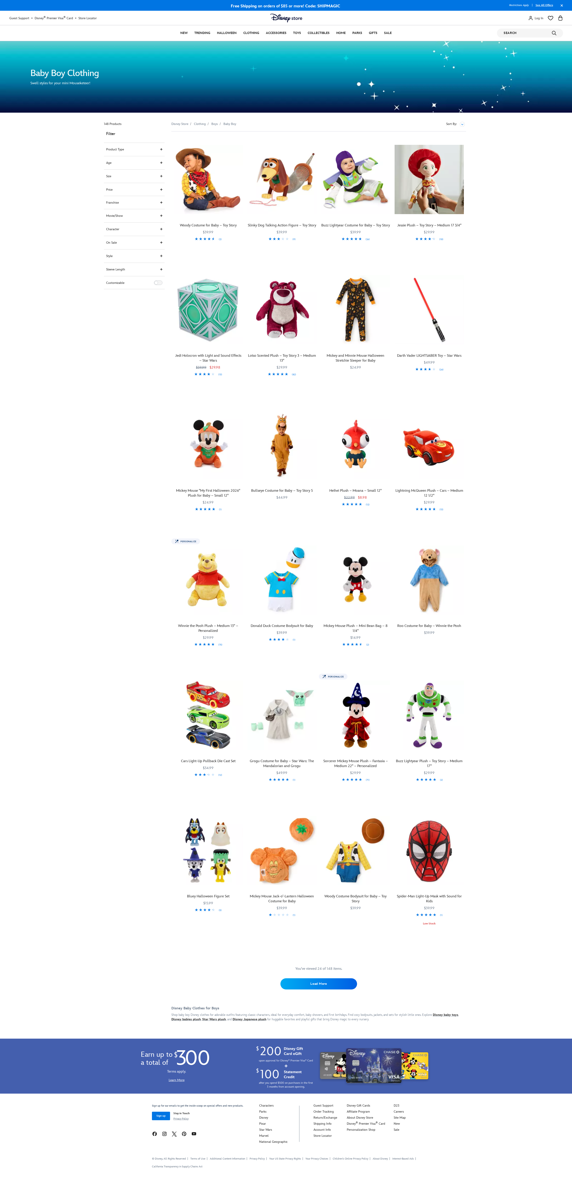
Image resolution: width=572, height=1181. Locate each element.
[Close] (560, 7)
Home (341, 33)
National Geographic (273, 1142)
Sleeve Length (115, 269)
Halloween (227, 33)
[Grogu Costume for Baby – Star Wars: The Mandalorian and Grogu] (282, 715)
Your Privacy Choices (316, 1158)
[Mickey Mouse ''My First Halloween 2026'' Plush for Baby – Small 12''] (208, 445)
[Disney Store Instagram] (164, 1134)
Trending (202, 33)
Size (108, 176)
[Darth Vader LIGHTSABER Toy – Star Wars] (429, 309)
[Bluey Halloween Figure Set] (208, 850)
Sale (388, 33)
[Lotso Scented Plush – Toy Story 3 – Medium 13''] (282, 309)
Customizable (115, 283)
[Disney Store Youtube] (194, 1134)
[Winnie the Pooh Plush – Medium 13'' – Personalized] (208, 580)
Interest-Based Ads (403, 1158)
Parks (357, 33)
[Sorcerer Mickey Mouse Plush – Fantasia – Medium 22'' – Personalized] (355, 715)
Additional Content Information (227, 1158)
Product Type (115, 149)
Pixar (262, 1124)
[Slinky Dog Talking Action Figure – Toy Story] (282, 179)
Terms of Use (197, 1158)
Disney (263, 1118)
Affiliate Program (358, 1112)
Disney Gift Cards (358, 1105)
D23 (396, 1105)
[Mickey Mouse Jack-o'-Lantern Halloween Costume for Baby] (282, 850)
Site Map (400, 1118)
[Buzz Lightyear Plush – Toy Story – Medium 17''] (429, 715)
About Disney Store (360, 1118)
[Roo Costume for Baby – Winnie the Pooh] (429, 580)
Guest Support (19, 18)
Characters (266, 1105)
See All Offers (544, 5)
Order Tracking (323, 1112)
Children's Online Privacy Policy (350, 1158)
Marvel (264, 1136)
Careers (399, 1112)
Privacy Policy (181, 1118)
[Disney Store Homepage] (286, 18)
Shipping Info (322, 1124)
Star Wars (265, 1130)
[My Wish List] (550, 18)
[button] (158, 282)
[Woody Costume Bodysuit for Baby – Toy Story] (355, 850)
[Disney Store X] (174, 1134)
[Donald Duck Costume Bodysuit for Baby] (282, 580)
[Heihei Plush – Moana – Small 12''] (355, 445)
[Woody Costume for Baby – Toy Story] (208, 179)
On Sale (111, 243)
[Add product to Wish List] (240, 141)
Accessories (276, 33)
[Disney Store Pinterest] (184, 1134)
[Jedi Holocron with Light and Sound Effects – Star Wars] (208, 309)
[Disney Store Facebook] (154, 1134)
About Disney (380, 1158)
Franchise (112, 203)
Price (109, 190)
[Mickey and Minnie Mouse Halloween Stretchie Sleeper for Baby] (355, 309)
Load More (318, 984)
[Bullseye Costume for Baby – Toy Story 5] (282, 445)
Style (109, 256)
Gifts (373, 33)
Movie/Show (114, 216)
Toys (297, 33)
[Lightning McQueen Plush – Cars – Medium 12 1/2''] (429, 445)
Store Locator (87, 18)
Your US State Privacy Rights (285, 1158)
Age (108, 163)
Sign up (161, 1116)
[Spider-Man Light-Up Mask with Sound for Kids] (429, 850)
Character (112, 229)
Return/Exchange (325, 1118)
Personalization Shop (361, 1130)
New (184, 33)
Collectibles (319, 33)
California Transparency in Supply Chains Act (177, 1166)
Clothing (251, 33)
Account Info (322, 1130)
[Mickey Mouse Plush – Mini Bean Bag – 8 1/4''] (355, 580)
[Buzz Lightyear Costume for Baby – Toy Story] (355, 179)
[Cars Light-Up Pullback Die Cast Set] (208, 715)
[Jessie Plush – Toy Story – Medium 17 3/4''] (429, 179)
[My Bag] (560, 18)
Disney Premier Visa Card (54, 18)
